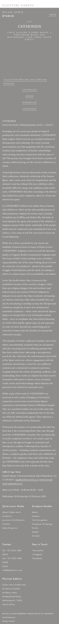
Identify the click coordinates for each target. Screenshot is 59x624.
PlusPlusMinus (8, 617)
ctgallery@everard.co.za (27, 479)
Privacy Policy (8, 621)
